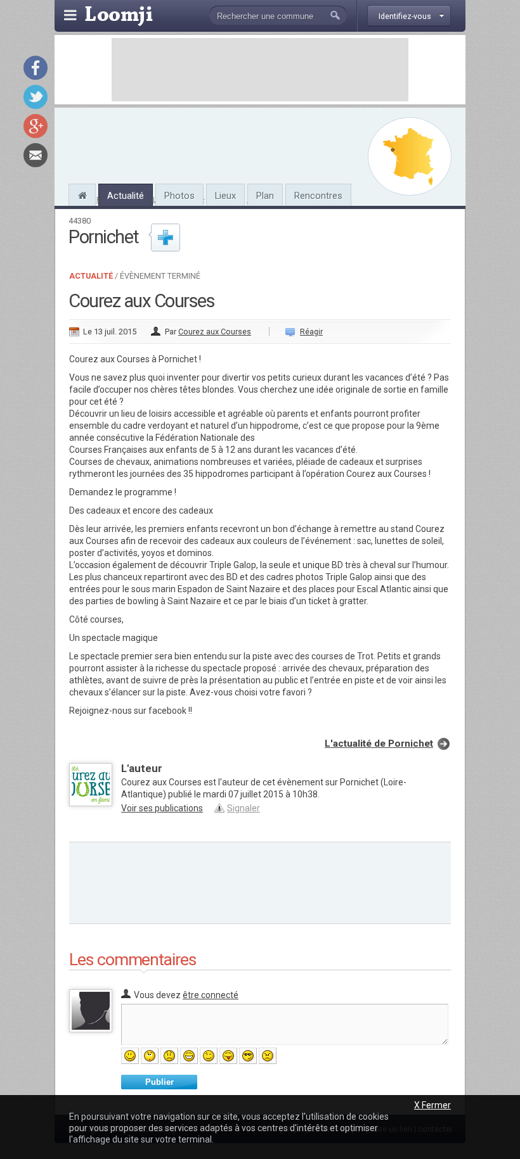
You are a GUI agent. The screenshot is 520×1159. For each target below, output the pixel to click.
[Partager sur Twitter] (35, 97)
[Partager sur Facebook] (35, 68)
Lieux (225, 195)
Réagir (311, 331)
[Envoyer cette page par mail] (35, 155)
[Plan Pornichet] (410, 156)
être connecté (210, 995)
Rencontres (318, 195)
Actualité (125, 195)
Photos (179, 195)
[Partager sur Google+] (35, 126)
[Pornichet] (82, 193)
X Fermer (432, 1105)
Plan (265, 195)
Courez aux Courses (214, 331)
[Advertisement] (260, 69)
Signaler (243, 808)
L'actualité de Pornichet (379, 743)
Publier (159, 1082)
